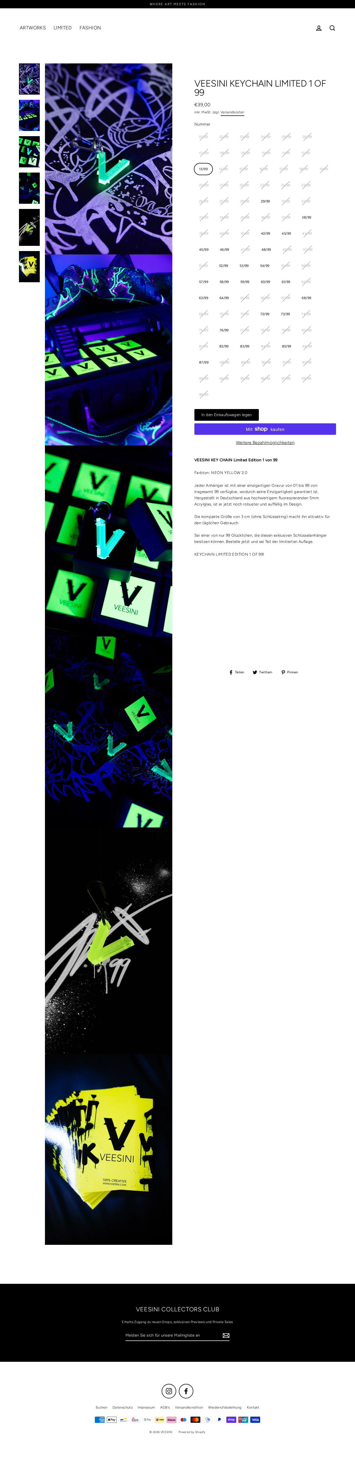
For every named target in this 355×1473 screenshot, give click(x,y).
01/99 (203, 137)
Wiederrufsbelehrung (224, 1407)
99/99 (203, 395)
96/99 (265, 378)
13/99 (203, 169)
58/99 (224, 282)
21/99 (224, 185)
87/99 (203, 362)
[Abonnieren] (225, 1335)
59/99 (244, 282)
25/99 (306, 185)
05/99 (286, 137)
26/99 (203, 201)
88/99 (224, 362)
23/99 (264, 185)
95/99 (244, 378)
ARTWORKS (33, 28)
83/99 (244, 346)
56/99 (305, 266)
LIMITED (63, 28)
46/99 (224, 250)
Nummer (202, 124)
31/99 (285, 201)
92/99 (306, 362)
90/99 (266, 362)
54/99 (264, 266)
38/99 (306, 217)
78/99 (265, 330)
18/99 (303, 169)
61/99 (286, 282)
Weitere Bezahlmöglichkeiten (265, 442)
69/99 (203, 314)
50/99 (307, 250)
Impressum (146, 1407)
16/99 (263, 169)
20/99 (203, 185)
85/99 (286, 346)
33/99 (203, 217)
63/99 (203, 298)
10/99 (266, 153)
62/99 (306, 282)
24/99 (285, 185)
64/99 (224, 298)
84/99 (266, 346)
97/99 (286, 378)
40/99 (224, 233)
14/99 (223, 169)
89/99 (245, 362)
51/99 (203, 266)
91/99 (286, 362)
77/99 (244, 330)
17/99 (283, 169)
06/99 (307, 137)
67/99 (286, 298)
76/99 (224, 330)
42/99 (265, 233)
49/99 (287, 250)
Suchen (101, 1407)
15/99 (243, 169)
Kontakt (253, 1407)
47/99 (245, 250)
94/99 (224, 378)
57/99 (203, 282)
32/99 (305, 201)
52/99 (223, 266)
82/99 (224, 346)
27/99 (224, 201)
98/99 (306, 378)
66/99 (265, 298)
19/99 (323, 169)
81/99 (203, 346)
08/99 (224, 153)
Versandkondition (189, 1407)
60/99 (265, 282)
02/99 (224, 137)
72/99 (264, 314)
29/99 (265, 201)
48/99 (266, 250)
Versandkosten (232, 112)
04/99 (266, 137)
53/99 (244, 266)
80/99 (306, 330)
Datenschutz (123, 1407)
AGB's (165, 1407)
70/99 (224, 314)
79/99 (286, 330)
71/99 (244, 314)
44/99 (307, 233)
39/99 (203, 233)
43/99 (286, 233)
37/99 (286, 217)
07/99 (203, 153)
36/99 (265, 217)
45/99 (203, 250)
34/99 (224, 217)
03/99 (244, 137)
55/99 (285, 266)
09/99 (245, 153)
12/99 (305, 153)
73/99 (285, 314)
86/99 (307, 346)
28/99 (244, 201)
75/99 (203, 330)
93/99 (203, 378)
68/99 (306, 298)
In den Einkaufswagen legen (226, 414)
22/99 (244, 185)
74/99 (306, 314)
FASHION (90, 28)
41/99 (245, 233)
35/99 (244, 217)
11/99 (286, 153)
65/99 (244, 298)
